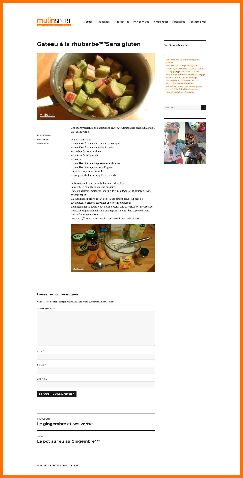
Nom (40, 351)
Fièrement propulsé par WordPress (65, 465)
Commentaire (46, 309)
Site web (42, 379)
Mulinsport (42, 465)
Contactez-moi (197, 21)
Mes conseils (103, 21)
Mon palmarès (141, 21)
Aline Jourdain (44, 135)
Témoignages (160, 21)
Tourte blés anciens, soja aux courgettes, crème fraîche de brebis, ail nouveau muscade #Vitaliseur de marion (184, 89)
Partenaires (178, 21)
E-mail (41, 365)
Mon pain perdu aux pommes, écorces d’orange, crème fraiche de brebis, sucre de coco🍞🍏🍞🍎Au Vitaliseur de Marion (185, 69)
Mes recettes (121, 21)
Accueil (88, 21)
